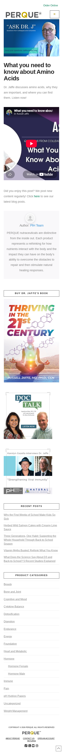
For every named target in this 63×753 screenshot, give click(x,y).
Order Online (50, 5)
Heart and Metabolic (15, 651)
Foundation (10, 643)
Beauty (8, 584)
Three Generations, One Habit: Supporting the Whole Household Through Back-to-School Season (30, 540)
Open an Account (46, 738)
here (37, 196)
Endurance (10, 629)
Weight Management (15, 711)
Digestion (9, 621)
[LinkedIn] (29, 745)
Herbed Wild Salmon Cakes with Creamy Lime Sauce (30, 527)
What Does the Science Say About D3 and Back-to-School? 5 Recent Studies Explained (29, 559)
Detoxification (11, 614)
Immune (8, 681)
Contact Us (28, 738)
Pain (6, 688)
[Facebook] (26, 745)
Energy (8, 636)
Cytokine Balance (14, 606)
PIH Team (36, 225)
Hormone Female (18, 666)
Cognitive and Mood (15, 599)
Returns (31, 741)
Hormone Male (16, 673)
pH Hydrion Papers (15, 696)
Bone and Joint (12, 591)
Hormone (9, 658)
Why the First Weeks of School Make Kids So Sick (29, 516)
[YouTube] (33, 745)
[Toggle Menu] (54, 14)
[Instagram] (37, 745)
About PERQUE (13, 738)
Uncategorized (12, 703)
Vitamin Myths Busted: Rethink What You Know (31, 550)
